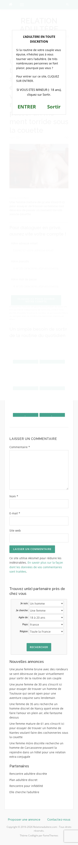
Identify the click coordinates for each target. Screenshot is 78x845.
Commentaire (19, 447)
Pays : (25, 624)
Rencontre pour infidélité (26, 786)
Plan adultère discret (23, 780)
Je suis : (24, 603)
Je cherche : (22, 610)
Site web (15, 530)
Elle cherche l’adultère (24, 792)
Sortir (54, 106)
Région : (24, 631)
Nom (13, 496)
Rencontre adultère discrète (28, 774)
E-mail (14, 513)
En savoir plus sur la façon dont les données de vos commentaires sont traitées (36, 567)
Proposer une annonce (24, 819)
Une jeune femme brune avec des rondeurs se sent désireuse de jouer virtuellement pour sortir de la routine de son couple (38, 673)
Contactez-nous (58, 819)
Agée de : (24, 617)
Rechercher (39, 647)
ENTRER (27, 106)
